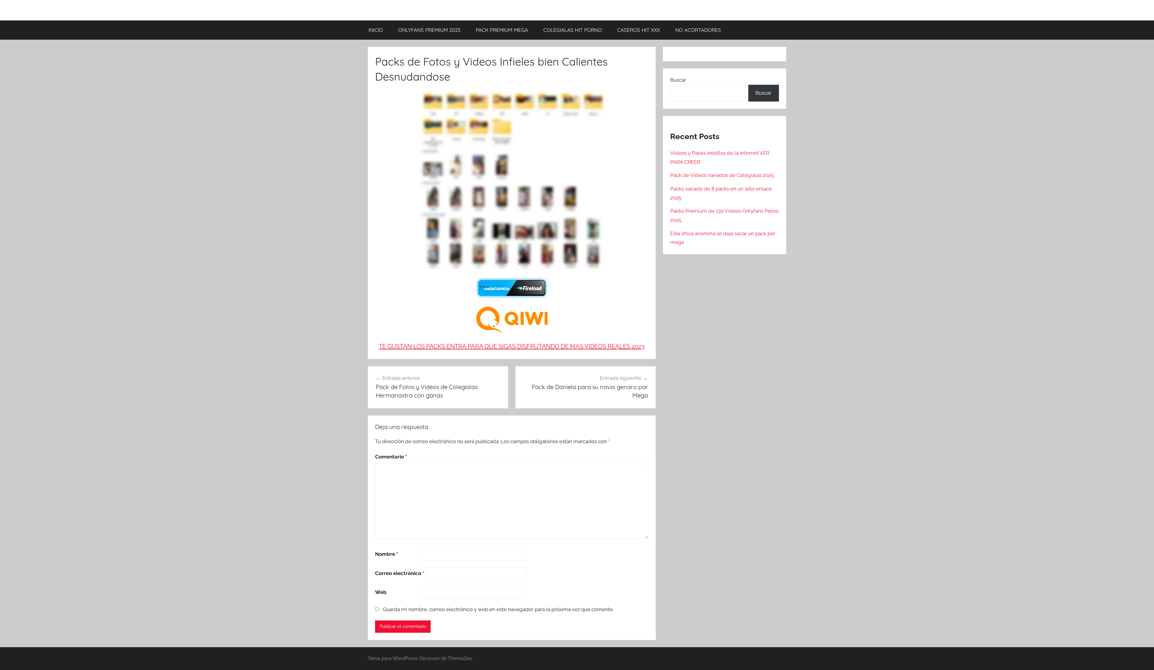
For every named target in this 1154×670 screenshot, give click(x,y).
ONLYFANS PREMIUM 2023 (429, 30)
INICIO (375, 30)
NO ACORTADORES (698, 30)
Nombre (386, 554)
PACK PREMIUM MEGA (502, 30)
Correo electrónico (399, 573)
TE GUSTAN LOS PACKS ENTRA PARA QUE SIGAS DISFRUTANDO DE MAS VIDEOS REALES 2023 (512, 346)
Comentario (391, 457)
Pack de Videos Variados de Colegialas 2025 (722, 175)
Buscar (678, 80)
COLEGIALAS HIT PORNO (572, 30)
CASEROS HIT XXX (638, 30)
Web (380, 592)
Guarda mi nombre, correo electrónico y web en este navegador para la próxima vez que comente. (498, 609)
